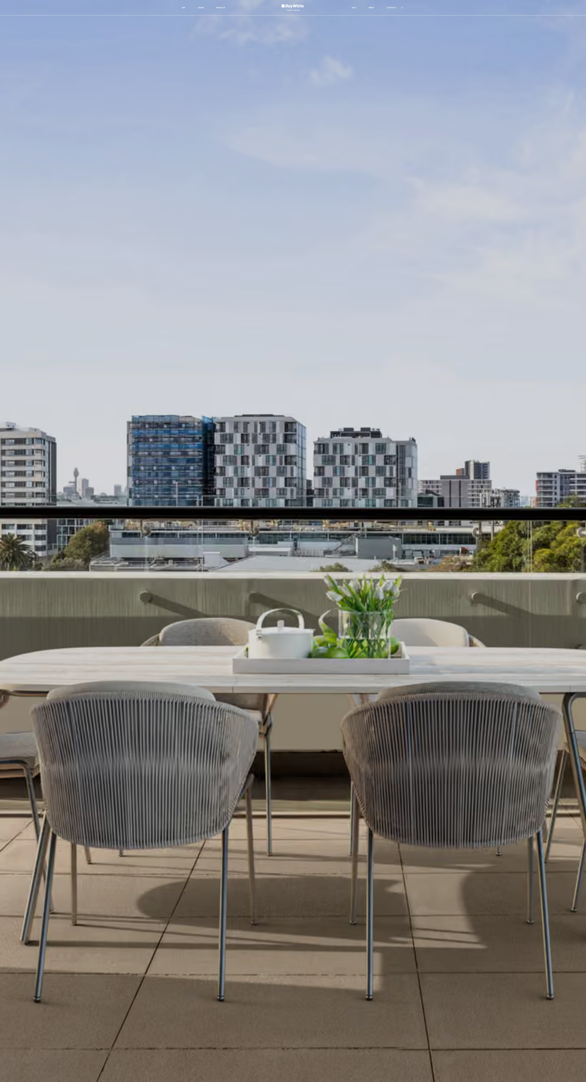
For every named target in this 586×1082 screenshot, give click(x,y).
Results (220, 8)
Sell (354, 8)
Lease (201, 8)
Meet (371, 8)
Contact (391, 8)
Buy (184, 8)
